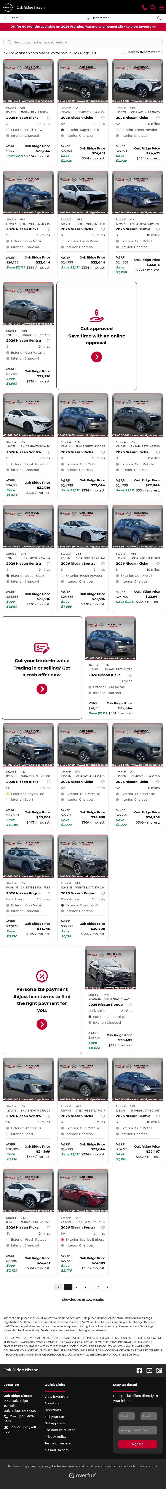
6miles (99, 1233)
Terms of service (58, 1443)
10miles (43, 124)
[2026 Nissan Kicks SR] (28, 744)
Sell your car (54, 1417)
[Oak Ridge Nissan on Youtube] (148, 1370)
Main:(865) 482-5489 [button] (18, 1418)
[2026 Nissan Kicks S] (28, 81)
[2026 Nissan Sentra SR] (28, 1079)
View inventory (57, 1397)
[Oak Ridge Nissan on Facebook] (138, 1370)
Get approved (56, 1423)
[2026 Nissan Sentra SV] (82, 1190)
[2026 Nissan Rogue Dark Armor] (28, 856)
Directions (53, 1410)
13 (97, 1287)
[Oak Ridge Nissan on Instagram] (158, 1370)
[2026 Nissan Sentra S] (137, 192)
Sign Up (137, 1444)
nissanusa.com (57, 1450)
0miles (99, 124)
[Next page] (107, 1287)
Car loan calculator (60, 1430)
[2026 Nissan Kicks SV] (82, 81)
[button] (144, 7)
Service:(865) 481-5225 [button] (20, 1429)
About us (52, 1403)
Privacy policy (55, 1437)
